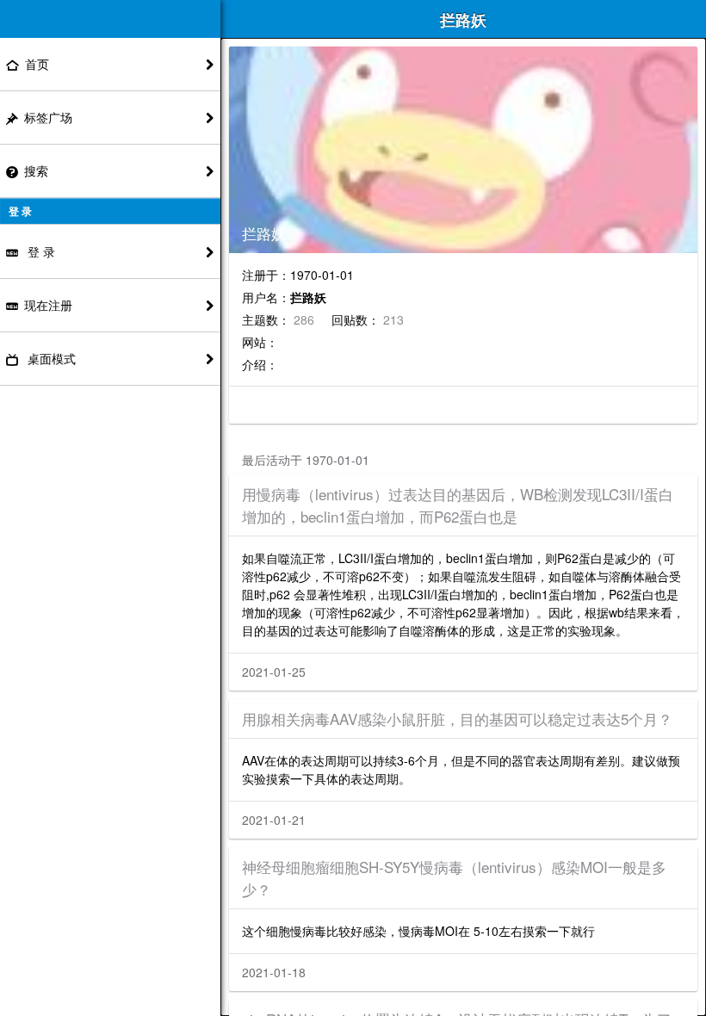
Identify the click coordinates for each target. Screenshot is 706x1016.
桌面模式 (50, 358)
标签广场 (48, 117)
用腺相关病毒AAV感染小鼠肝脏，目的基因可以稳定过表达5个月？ (457, 718)
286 (306, 319)
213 (393, 319)
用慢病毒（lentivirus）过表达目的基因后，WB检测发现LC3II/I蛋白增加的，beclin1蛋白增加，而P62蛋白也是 (457, 505)
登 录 (39, 251)
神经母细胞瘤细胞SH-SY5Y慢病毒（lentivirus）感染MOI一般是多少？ (454, 878)
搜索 (36, 170)
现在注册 (48, 304)
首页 (37, 63)
